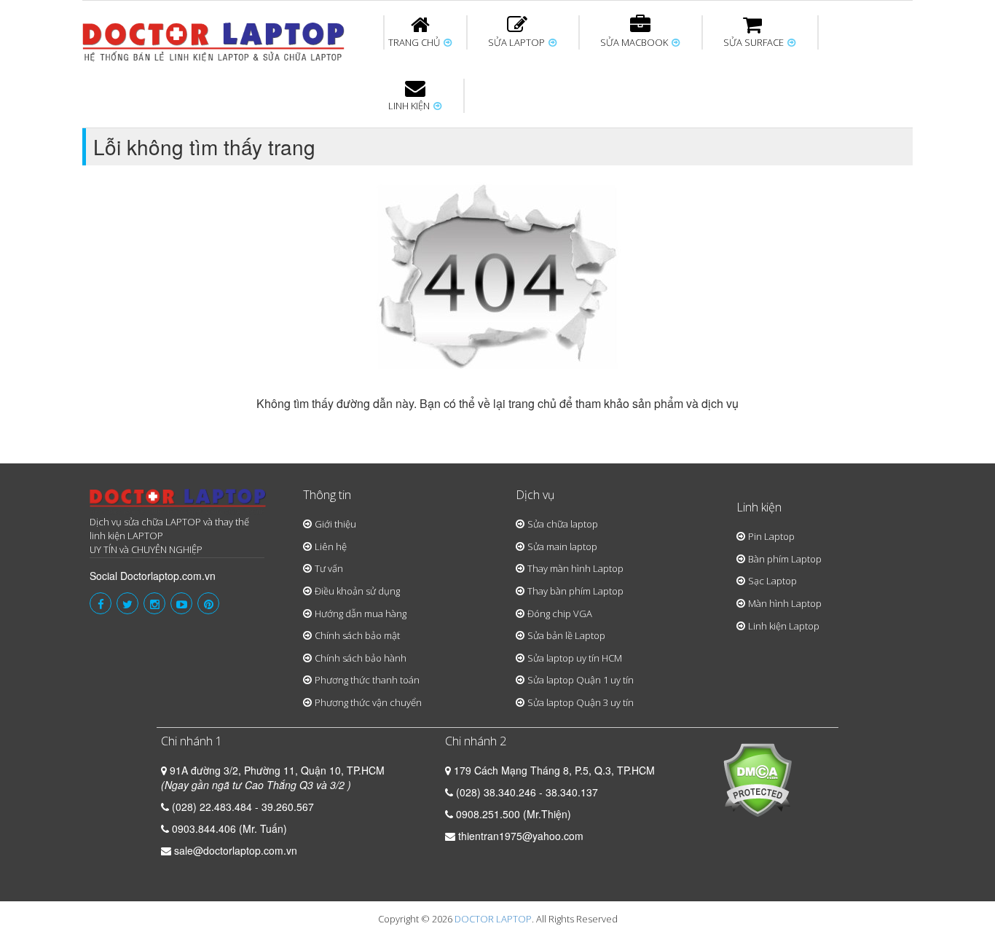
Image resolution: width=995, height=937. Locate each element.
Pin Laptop (771, 536)
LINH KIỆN (410, 105)
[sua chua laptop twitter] (127, 603)
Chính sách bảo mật (357, 635)
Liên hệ (331, 546)
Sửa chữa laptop (562, 523)
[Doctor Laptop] (178, 502)
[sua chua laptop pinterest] (208, 603)
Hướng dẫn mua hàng (360, 613)
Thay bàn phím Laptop (575, 590)
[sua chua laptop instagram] (154, 603)
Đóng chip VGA (559, 613)
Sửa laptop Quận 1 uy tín (580, 679)
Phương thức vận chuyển (368, 702)
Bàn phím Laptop (785, 558)
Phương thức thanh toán (367, 679)
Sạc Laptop (772, 580)
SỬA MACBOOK (635, 42)
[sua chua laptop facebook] (100, 603)
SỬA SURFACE (754, 42)
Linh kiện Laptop (783, 625)
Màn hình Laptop (785, 603)
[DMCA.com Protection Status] (757, 779)
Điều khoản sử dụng (357, 590)
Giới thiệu (335, 523)
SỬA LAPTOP (517, 42)
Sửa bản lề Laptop (566, 635)
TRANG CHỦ (415, 42)
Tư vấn (329, 568)
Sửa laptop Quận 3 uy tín (580, 702)
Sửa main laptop (562, 546)
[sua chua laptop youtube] (181, 603)
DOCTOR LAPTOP (493, 918)
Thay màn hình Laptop (575, 568)
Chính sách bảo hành (360, 657)
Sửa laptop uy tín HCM (574, 657)
